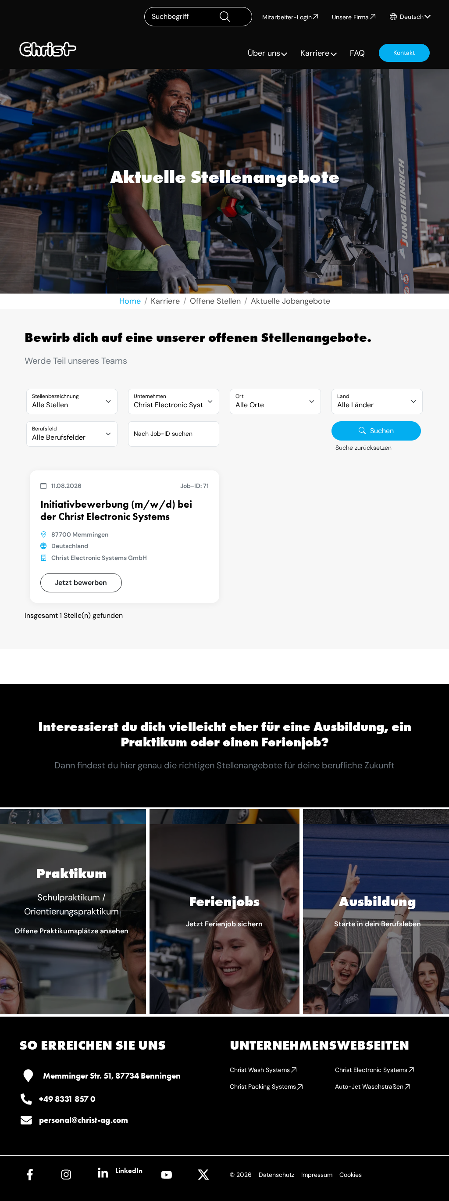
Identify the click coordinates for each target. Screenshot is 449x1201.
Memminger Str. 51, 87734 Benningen (112, 1076)
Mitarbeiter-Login (287, 17)
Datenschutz (276, 1175)
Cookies (350, 1175)
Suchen (382, 430)
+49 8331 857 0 (67, 1099)
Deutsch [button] (412, 16)
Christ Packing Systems (263, 1086)
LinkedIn (129, 1170)
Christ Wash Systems (260, 1070)
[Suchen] (232, 16)
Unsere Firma (350, 17)
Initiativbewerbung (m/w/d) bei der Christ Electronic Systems (116, 510)
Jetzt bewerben (81, 582)
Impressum (316, 1175)
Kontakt (404, 53)
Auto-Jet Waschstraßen (369, 1086)
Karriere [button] (314, 53)
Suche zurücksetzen (363, 448)
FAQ (357, 53)
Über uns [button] (264, 53)
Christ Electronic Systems (371, 1070)
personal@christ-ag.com (83, 1120)
